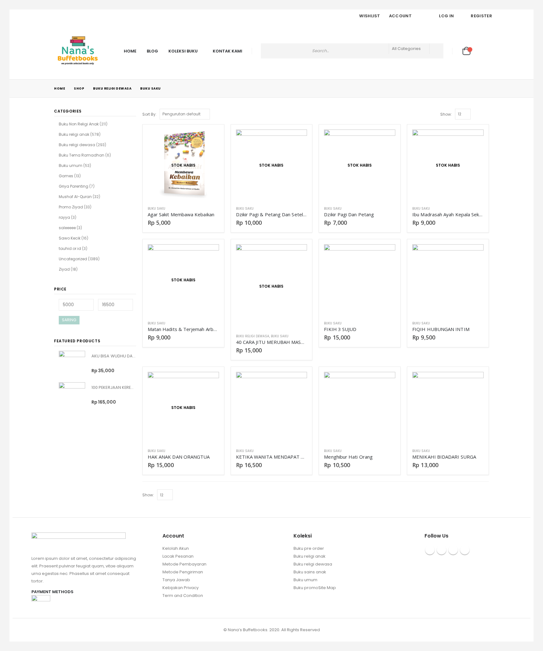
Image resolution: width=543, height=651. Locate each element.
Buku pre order (308, 548)
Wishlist (369, 16)
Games (66, 176)
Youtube (453, 549)
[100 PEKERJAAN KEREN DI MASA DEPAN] (72, 395)
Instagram (464, 549)
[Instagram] (89, 16)
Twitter (441, 549)
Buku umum (70, 165)
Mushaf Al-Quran (75, 196)
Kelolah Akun (175, 548)
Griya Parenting (73, 186)
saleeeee (67, 227)
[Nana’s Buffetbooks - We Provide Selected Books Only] (77, 50)
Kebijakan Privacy (180, 588)
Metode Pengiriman (182, 572)
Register (481, 16)
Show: (446, 114)
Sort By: (149, 114)
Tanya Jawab (176, 580)
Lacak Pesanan (178, 556)
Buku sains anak (309, 572)
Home (130, 51)
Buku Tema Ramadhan (81, 155)
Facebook (430, 549)
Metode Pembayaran (184, 564)
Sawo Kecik (69, 238)
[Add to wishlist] (216, 208)
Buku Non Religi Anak (79, 124)
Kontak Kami (227, 51)
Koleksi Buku (183, 51)
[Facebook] (56, 16)
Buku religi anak (74, 134)
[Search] (436, 50)
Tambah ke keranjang (385, 254)
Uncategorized (73, 259)
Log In (446, 16)
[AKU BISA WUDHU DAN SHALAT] (72, 364)
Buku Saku (156, 208)
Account (400, 16)
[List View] (486, 114)
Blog (152, 51)
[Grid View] (479, 114)
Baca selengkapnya (208, 140)
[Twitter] (67, 16)
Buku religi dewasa (252, 336)
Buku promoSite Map (314, 588)
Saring (69, 320)
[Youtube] (78, 16)
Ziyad (64, 269)
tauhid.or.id (70, 248)
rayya (64, 217)
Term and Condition (182, 596)
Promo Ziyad (71, 207)
